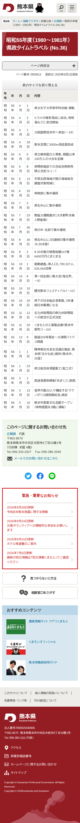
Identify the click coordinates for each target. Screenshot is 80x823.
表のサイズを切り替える (40, 85)
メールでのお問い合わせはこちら (36, 458)
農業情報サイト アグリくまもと (48, 621)
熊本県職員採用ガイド (43, 662)
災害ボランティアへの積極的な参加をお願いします (37, 528)
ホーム (16, 21)
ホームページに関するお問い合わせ (34, 764)
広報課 (58, 21)
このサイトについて (16, 693)
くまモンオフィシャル (42, 642)
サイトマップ (18, 772)
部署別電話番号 (21, 756)
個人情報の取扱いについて (51, 693)
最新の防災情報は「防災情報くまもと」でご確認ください (38, 560)
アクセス (16, 747)
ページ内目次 (40, 65)
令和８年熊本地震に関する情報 (27, 512)
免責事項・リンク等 (15, 700)
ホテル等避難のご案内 (21, 543)
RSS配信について (45, 700)
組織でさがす (30, 21)
